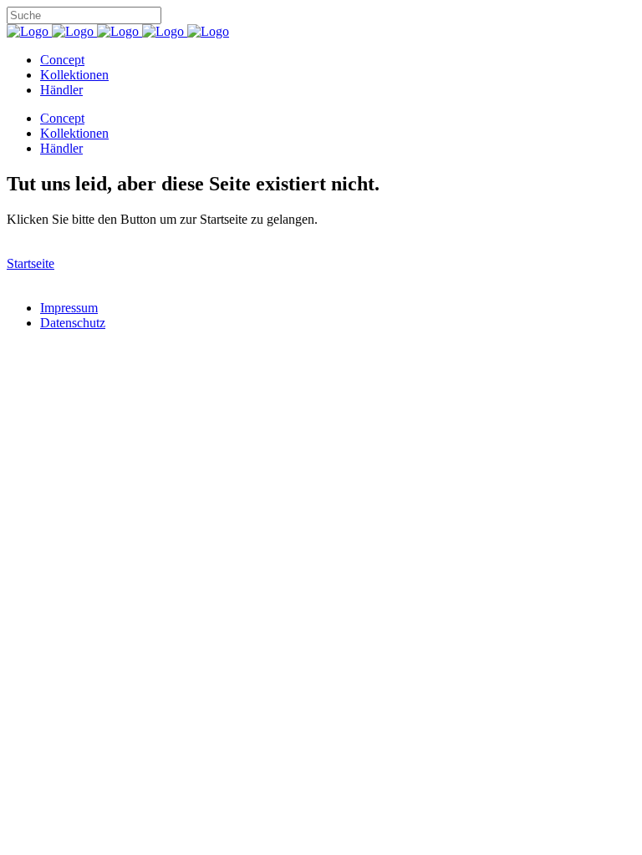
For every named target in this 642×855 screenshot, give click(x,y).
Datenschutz (72, 323)
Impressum (69, 308)
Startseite (30, 263)
